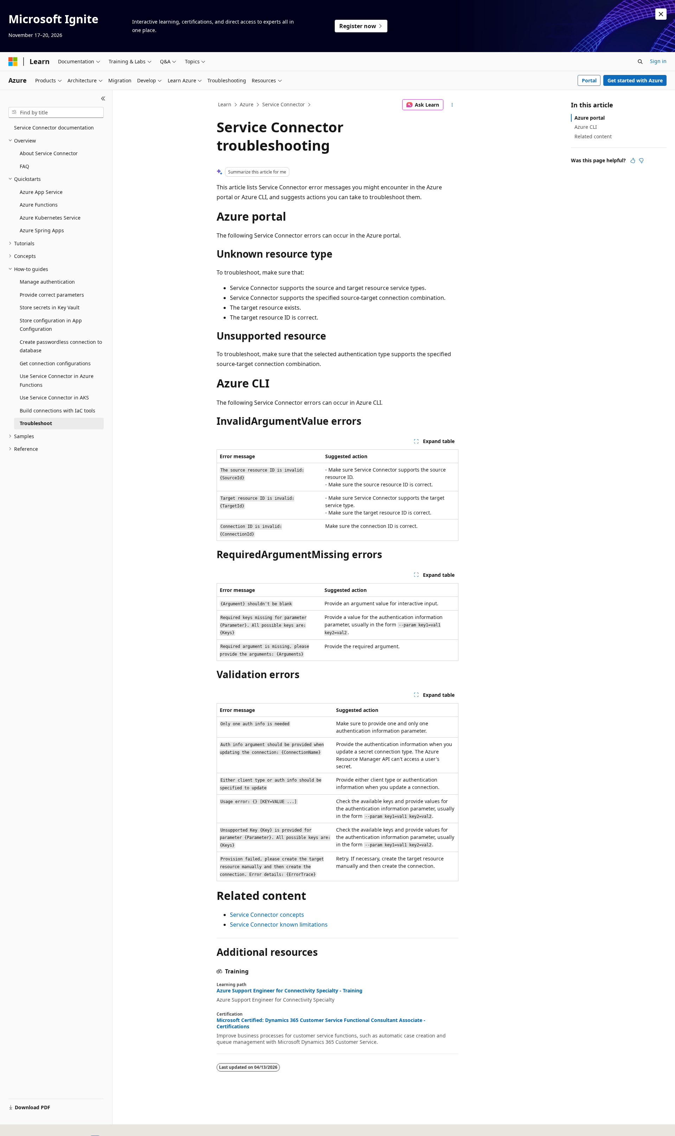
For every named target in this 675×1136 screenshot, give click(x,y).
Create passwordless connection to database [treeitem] (61, 346)
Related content (593, 136)
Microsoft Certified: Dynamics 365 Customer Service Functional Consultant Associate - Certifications (321, 1023)
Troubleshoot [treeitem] (36, 423)
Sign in (658, 61)
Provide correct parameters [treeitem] (52, 294)
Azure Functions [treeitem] (39, 204)
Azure (246, 104)
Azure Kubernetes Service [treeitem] (50, 217)
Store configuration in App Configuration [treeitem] (51, 325)
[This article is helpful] (633, 160)
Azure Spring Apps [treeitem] (42, 230)
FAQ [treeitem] (24, 166)
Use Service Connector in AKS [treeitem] (54, 397)
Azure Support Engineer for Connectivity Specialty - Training (289, 990)
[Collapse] (103, 98)
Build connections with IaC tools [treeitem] (57, 410)
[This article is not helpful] (641, 160)
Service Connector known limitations (279, 924)
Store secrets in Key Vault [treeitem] (49, 307)
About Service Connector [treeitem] (49, 153)
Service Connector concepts (267, 915)
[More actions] (452, 105)
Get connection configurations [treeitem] (55, 363)
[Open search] (640, 61)
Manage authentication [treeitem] (47, 281)
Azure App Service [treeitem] (41, 192)
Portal (589, 80)
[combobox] (56, 112)
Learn (224, 104)
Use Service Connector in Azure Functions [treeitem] (57, 380)
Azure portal (589, 117)
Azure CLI (585, 127)
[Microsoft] (13, 61)
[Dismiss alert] (661, 14)
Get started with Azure (635, 80)
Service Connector (283, 104)
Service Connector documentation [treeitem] (54, 127)
